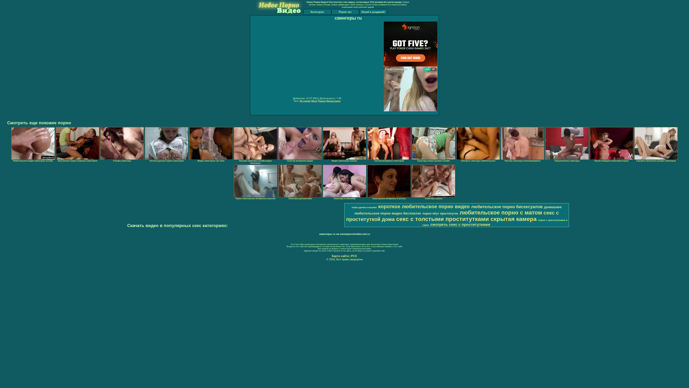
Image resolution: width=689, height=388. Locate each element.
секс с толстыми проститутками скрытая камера (466, 219)
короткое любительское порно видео (424, 206)
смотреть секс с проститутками (460, 224)
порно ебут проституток (440, 213)
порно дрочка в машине (364, 207)
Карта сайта (340, 256)
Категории (317, 11)
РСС (354, 256)
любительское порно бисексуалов (507, 206)
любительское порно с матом (501, 212)
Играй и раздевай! (373, 11)
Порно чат (345, 11)
